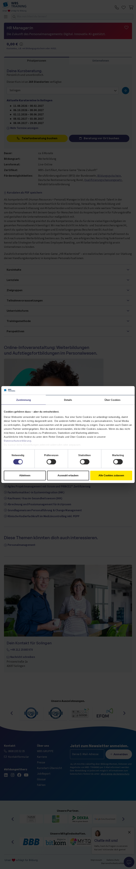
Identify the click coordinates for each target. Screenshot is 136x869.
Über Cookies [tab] (112, 399)
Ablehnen (24, 475)
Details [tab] (68, 399)
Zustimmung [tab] (23, 399)
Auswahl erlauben (68, 475)
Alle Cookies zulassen (111, 475)
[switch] (51, 461)
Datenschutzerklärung (17, 440)
